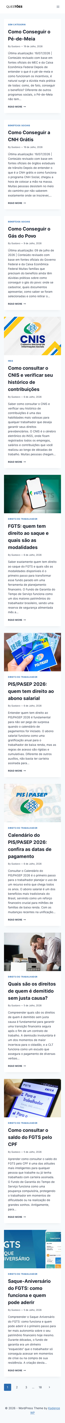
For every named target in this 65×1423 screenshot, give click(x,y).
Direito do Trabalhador (23, 519)
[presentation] (32, 336)
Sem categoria (17, 24)
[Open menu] (58, 6)
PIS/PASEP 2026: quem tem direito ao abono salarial (31, 691)
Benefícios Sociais (19, 125)
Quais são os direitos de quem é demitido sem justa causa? (32, 991)
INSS (10, 361)
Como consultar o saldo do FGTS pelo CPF (30, 1137)
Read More (17, 106)
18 (40, 1387)
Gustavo (15, 46)
